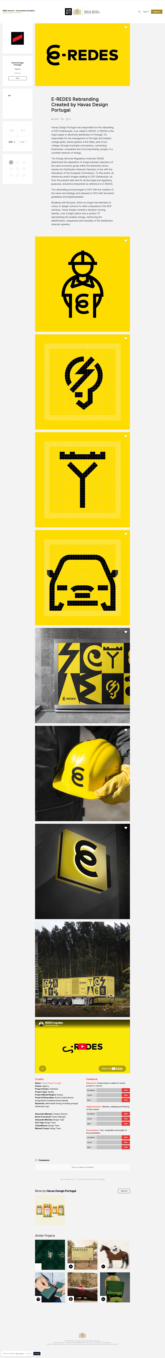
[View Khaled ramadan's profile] (71, 1266)
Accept (36, 1354)
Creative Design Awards (92, 1344)
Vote (126, 1090)
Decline (28, 1354)
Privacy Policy (59, 1342)
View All (124, 1191)
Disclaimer (107, 1342)
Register (156, 11)
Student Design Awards (109, 1344)
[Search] (139, 11)
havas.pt (17, 73)
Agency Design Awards (55, 1344)
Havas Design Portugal (51, 1083)
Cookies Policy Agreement (74, 1342)
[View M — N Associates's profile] (38, 1266)
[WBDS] (11, 162)
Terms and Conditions (93, 1342)
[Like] (125, 27)
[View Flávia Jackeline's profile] (38, 1299)
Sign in (146, 11)
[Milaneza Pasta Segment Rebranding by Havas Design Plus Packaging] (50, 1210)
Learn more (19, 1353)
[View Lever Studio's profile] (103, 1299)
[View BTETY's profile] (103, 1266)
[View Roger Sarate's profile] (71, 1299)
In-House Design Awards (73, 1344)
